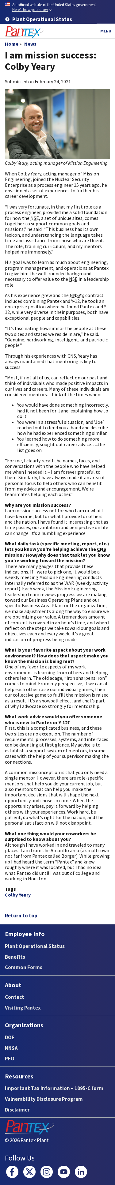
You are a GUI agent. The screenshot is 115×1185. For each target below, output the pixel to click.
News (30, 44)
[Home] (24, 32)
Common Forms (23, 967)
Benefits (15, 957)
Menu (105, 31)
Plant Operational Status (35, 946)
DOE (9, 1037)
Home (11, 44)
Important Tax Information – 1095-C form (54, 1088)
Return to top (21, 915)
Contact (14, 997)
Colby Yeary (18, 895)
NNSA (11, 1048)
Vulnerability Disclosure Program (44, 1099)
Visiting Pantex (23, 1007)
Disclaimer (17, 1109)
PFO (9, 1058)
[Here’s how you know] (57, 7)
